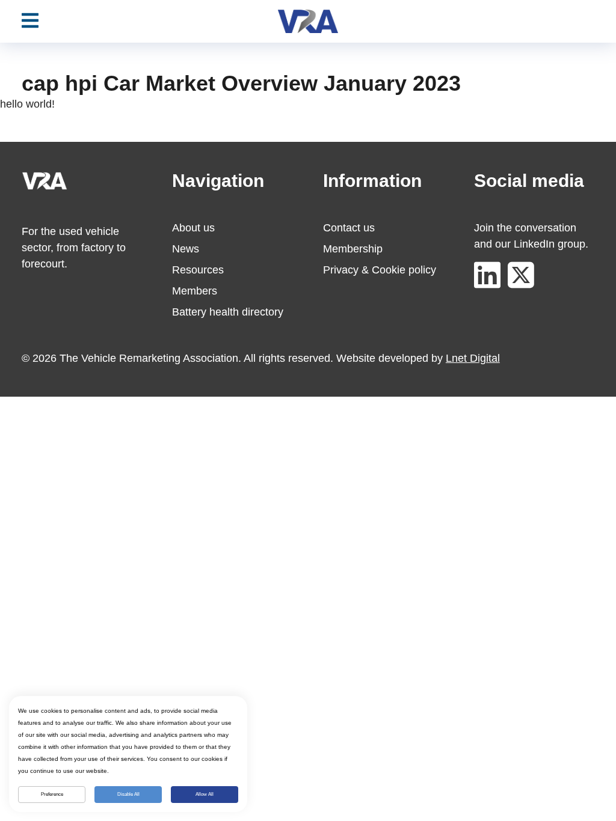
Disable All (128, 794)
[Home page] (308, 21)
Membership (353, 249)
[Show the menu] (30, 21)
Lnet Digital (473, 358)
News (185, 249)
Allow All (205, 794)
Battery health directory (227, 312)
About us (193, 228)
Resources (198, 270)
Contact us (349, 228)
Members (194, 291)
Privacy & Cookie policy (379, 270)
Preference (52, 794)
